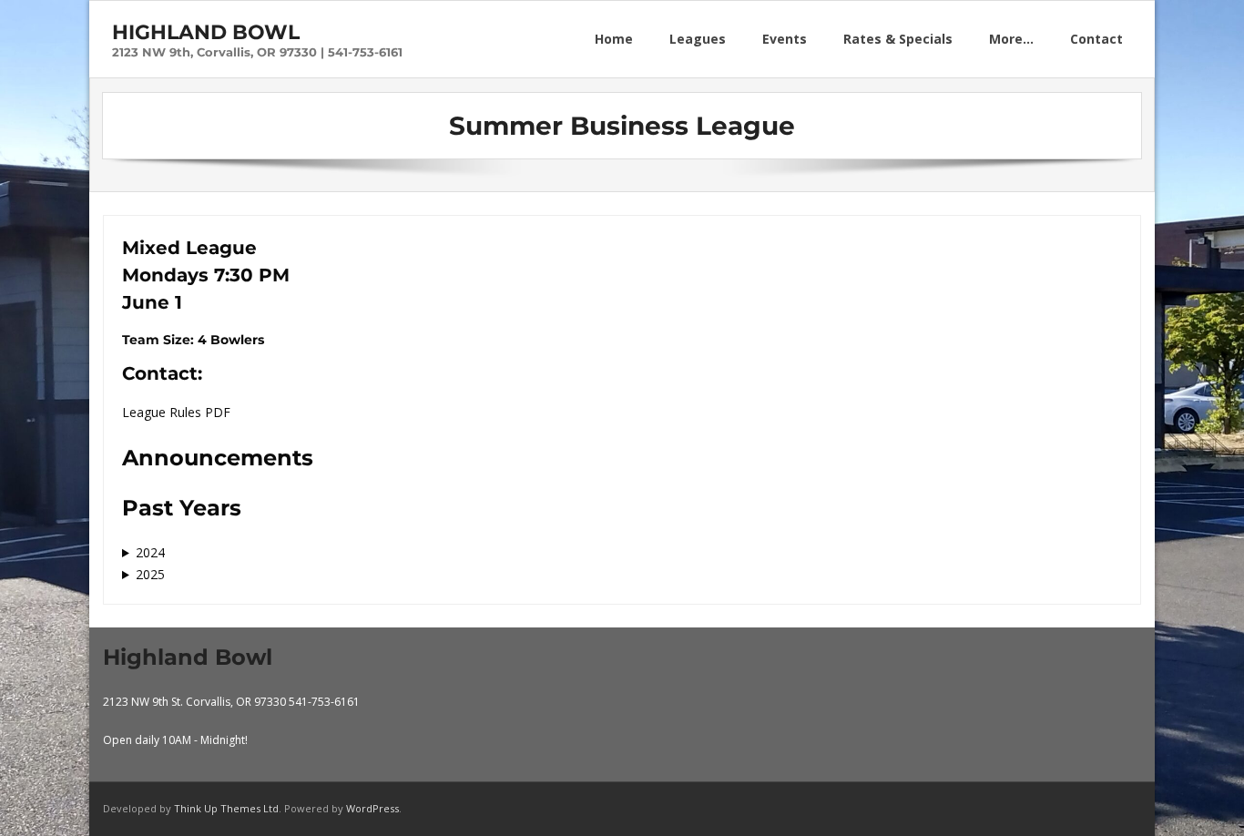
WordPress (372, 808)
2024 (150, 552)
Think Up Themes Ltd (226, 808)
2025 (150, 574)
